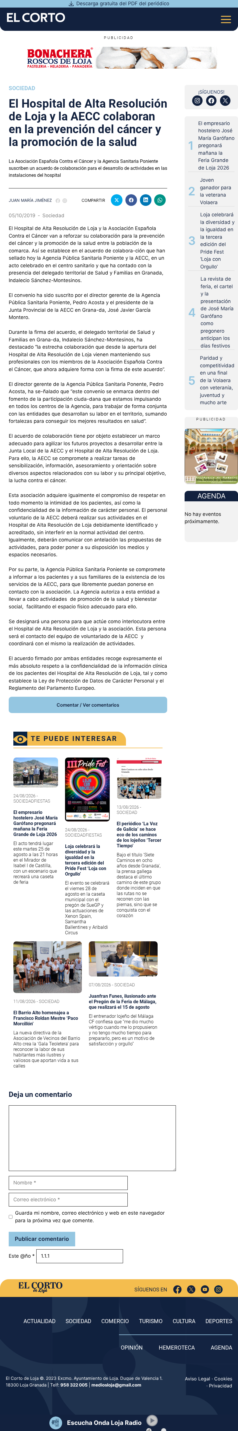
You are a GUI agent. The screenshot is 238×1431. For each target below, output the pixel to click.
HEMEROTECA (177, 1347)
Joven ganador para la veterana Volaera (215, 191)
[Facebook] (177, 1289)
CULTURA (184, 1321)
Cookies (223, 1379)
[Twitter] (191, 1289)
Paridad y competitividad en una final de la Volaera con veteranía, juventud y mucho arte (217, 380)
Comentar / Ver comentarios (88, 705)
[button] (152, 1420)
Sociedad (22, 88)
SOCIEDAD (78, 1321)
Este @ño (22, 1256)
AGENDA (221, 1347)
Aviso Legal (197, 1379)
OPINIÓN (132, 1347)
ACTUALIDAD (39, 1321)
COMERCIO (115, 1321)
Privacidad (220, 1386)
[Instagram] (218, 1289)
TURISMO (151, 1321)
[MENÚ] (226, 18)
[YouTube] (204, 1289)
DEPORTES (218, 1321)
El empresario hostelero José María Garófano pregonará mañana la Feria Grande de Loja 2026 (216, 145)
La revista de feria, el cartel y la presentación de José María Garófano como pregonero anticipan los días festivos (217, 312)
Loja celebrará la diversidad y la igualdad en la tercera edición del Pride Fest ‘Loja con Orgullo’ (217, 241)
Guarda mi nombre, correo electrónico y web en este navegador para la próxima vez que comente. (90, 1216)
